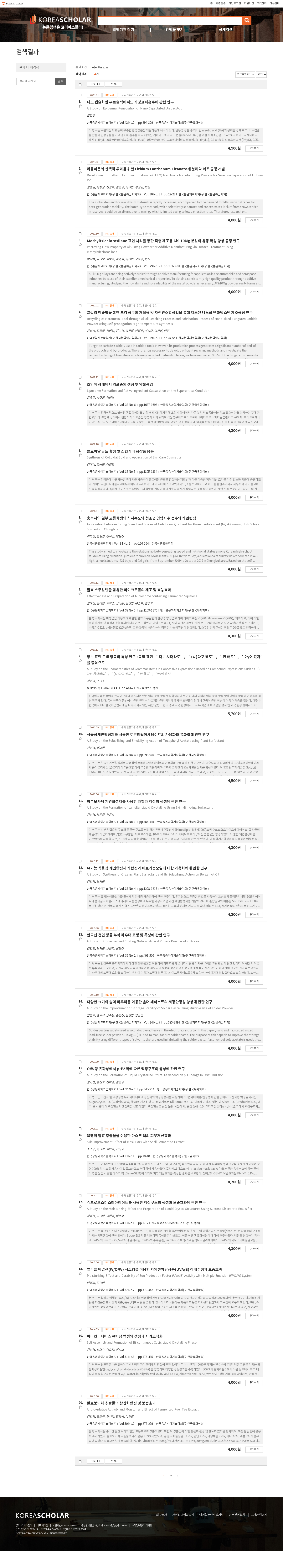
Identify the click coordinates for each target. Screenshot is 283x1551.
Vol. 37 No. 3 (128, 822)
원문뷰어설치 (237, 1515)
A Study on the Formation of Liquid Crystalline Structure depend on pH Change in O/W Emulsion (155, 1075)
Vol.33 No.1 (127, 1156)
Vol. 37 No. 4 (128, 755)
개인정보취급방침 (183, 1515)
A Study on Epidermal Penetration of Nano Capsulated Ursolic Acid (135, 108)
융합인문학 (93, 688)
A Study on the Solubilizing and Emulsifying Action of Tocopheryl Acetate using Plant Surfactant (155, 741)
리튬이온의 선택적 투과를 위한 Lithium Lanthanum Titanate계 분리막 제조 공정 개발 (156, 169)
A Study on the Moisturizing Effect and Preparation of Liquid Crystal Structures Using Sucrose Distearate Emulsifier (169, 1209)
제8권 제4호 (110, 688)
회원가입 (249, 3)
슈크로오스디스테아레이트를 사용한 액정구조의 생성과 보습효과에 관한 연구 (146, 1202)
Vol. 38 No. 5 (128, 472)
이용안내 (275, 3)
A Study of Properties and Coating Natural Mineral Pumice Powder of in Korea (143, 941)
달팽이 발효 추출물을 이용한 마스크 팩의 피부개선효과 (129, 1136)
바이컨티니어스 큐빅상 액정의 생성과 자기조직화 (125, 1336)
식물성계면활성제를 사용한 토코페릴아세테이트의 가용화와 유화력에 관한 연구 (148, 735)
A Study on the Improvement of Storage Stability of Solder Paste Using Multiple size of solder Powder (160, 1008)
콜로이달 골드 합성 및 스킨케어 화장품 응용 (120, 451)
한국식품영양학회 (162, 543)
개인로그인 (235, 3)
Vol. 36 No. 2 (128, 955)
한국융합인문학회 (147, 688)
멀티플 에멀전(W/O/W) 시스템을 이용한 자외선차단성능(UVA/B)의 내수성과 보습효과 (154, 1269)
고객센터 (262, 3)
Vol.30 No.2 (127, 1424)
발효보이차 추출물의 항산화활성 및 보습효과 (121, 1403)
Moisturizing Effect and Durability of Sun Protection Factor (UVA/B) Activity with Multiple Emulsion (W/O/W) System (170, 1276)
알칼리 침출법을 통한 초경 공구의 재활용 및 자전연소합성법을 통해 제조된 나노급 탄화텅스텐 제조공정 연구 (170, 312)
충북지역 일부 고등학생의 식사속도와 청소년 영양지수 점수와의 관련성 (141, 518)
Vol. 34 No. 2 (122, 543)
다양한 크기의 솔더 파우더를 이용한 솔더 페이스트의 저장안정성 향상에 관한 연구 (149, 1002)
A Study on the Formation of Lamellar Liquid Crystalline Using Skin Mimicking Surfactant (150, 807)
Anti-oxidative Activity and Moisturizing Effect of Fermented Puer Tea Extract (143, 1409)
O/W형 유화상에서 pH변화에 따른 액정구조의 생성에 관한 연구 (136, 1069)
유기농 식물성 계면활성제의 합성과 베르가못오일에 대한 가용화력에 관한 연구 (147, 868)
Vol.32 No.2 (127, 1290)
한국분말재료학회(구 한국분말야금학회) (202, 194)
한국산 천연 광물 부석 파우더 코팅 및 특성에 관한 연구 (128, 935)
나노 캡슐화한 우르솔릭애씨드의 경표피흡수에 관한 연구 (130, 102)
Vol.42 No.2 (127, 122)
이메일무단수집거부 (211, 1515)
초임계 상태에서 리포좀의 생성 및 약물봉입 (120, 384)
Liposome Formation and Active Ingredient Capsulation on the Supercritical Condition (148, 391)
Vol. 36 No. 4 (128, 889)
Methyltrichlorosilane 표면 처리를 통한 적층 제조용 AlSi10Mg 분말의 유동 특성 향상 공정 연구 (163, 241)
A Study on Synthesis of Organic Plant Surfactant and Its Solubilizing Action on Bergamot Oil (153, 874)
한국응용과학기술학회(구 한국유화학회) (180, 122)
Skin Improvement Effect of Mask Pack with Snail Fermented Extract (136, 1142)
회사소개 (161, 1515)
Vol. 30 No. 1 (152, 194)
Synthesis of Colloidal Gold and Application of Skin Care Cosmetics (134, 457)
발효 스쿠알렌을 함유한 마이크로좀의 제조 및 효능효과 (129, 590)
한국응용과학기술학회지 (101, 122)
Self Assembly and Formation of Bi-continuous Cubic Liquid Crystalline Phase (142, 1342)
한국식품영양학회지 (99, 543)
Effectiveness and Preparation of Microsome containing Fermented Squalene (142, 596)
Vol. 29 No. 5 (152, 266)
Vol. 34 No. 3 (128, 1089)
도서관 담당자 (258, 1515)
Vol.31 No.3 (127, 1357)
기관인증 (221, 3)
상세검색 (226, 30)
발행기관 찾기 (123, 30)
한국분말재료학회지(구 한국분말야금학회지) (114, 194)
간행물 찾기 (175, 30)
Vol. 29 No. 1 (152, 338)
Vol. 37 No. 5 (128, 610)
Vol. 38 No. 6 (128, 405)
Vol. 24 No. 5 (152, 1022)
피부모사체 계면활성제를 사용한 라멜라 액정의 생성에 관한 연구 (136, 801)
